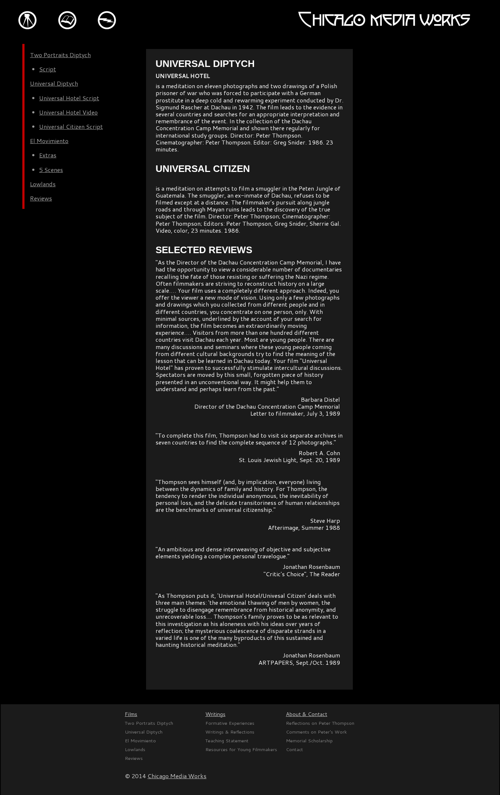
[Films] (32, 41)
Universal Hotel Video (68, 112)
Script (47, 69)
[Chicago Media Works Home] (384, 27)
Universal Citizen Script (71, 126)
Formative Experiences (229, 723)
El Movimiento (49, 140)
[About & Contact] (111, 41)
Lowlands (43, 184)
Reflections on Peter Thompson (320, 723)
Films (131, 714)
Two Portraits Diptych (60, 54)
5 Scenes (51, 169)
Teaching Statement (227, 740)
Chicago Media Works (177, 776)
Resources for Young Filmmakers (241, 749)
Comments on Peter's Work (316, 731)
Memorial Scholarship (309, 740)
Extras (47, 155)
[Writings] (72, 41)
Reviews (41, 198)
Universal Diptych (54, 83)
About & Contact (306, 714)
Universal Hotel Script (69, 98)
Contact (294, 749)
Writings (215, 714)
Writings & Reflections (229, 731)
